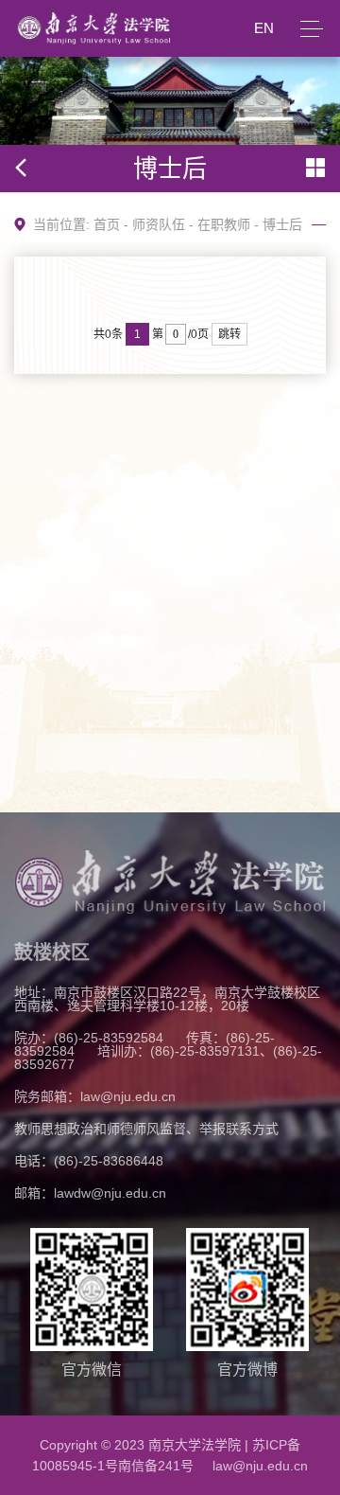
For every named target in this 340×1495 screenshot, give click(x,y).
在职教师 (223, 224)
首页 (107, 224)
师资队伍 (158, 224)
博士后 (282, 224)
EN (264, 28)
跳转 (229, 334)
